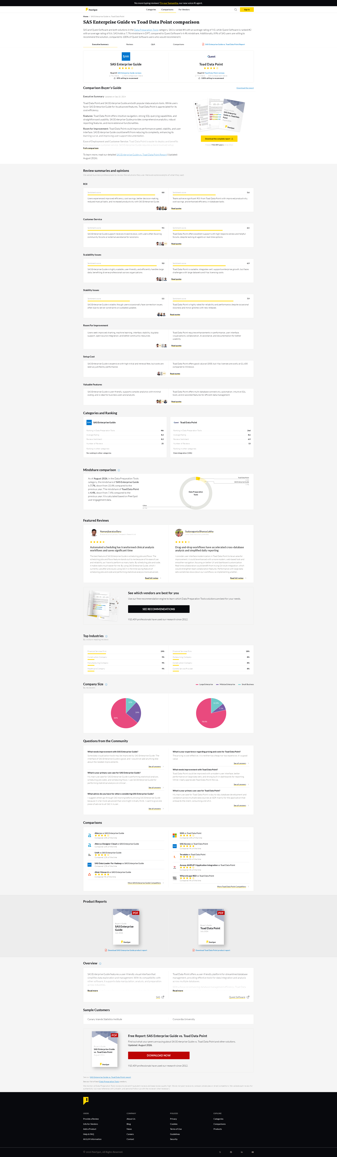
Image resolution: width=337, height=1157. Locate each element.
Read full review (151, 578)
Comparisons (178, 44)
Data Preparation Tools (146, 29)
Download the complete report (217, 139)
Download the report (245, 88)
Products (218, 1129)
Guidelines (175, 1134)
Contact (130, 1139)
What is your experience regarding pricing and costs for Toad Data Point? (207, 751)
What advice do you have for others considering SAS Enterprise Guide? (121, 793)
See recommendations (159, 609)
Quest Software (237, 997)
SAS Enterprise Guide (126, 64)
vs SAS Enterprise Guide (109, 833)
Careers (130, 1134)
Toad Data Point (211, 64)
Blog (129, 1124)
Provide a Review (91, 1119)
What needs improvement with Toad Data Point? (195, 769)
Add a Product (89, 1129)
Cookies (173, 1124)
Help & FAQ (88, 1134)
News (129, 1129)
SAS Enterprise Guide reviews (129, 73)
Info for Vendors (90, 1124)
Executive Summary (100, 44)
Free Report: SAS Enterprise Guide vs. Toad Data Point (167, 1036)
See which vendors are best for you (153, 593)
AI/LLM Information (92, 1139)
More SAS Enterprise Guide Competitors (144, 883)
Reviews (129, 44)
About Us (131, 1119)
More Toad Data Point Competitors (231, 886)
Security (173, 1139)
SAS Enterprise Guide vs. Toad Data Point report (110, 1077)
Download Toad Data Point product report (213, 950)
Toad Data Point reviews (215, 73)
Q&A (153, 44)
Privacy (173, 1119)
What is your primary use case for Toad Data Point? (196, 790)
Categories (218, 1119)
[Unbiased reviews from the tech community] (92, 9)
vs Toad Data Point (190, 833)
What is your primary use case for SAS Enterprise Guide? (114, 772)
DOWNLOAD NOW (159, 1055)
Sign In (247, 9)
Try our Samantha (169, 3)
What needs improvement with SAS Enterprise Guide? (113, 751)
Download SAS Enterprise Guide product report (127, 950)
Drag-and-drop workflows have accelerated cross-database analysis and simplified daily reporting (209, 549)
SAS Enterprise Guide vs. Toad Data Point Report (225, 44)
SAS (158, 997)
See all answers (155, 766)
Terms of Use (176, 1129)
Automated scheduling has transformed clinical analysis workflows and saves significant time (122, 549)
